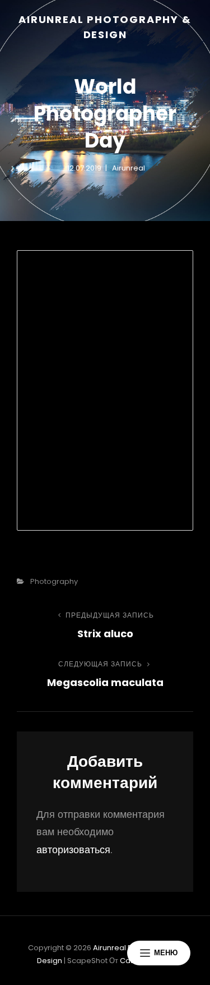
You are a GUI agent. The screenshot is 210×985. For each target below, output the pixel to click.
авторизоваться (73, 850)
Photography (54, 581)
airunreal (128, 168)
